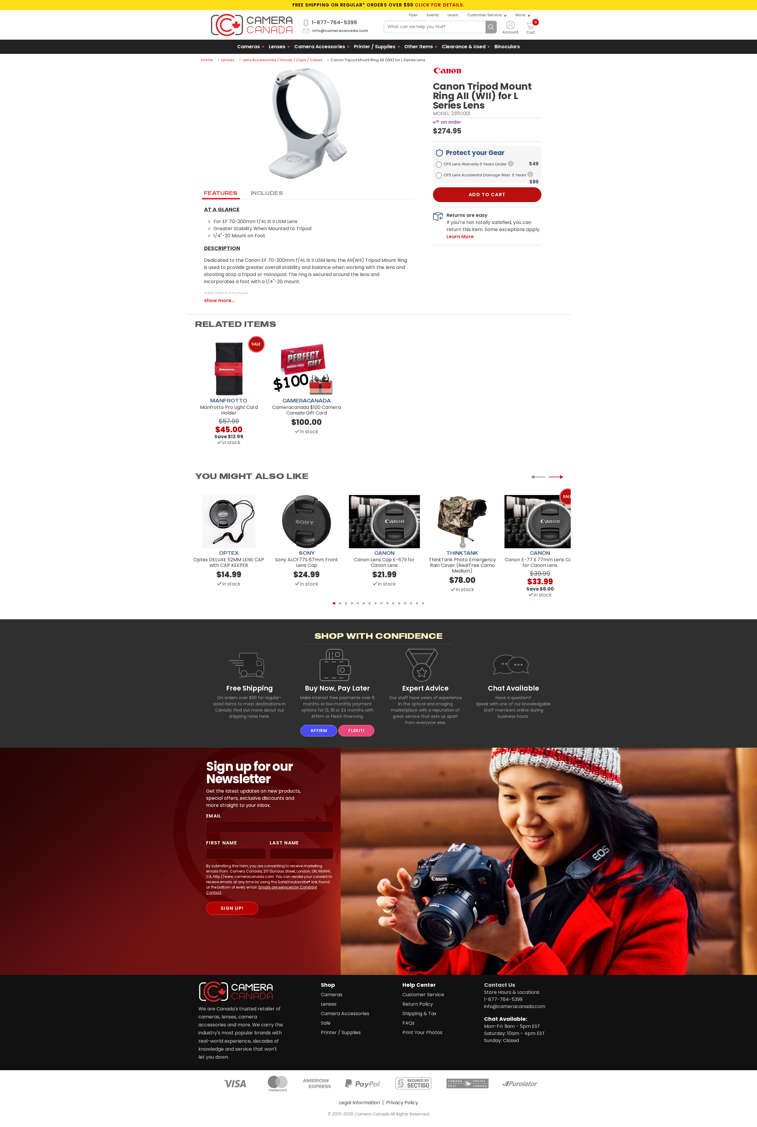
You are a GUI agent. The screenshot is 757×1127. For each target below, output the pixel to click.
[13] (405, 603)
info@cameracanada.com (340, 30)
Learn (453, 14)
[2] (340, 603)
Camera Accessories (319, 46)
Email (213, 815)
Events (433, 14)
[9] (381, 603)
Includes (267, 193)
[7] (369, 603)
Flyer (413, 14)
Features (221, 193)
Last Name (284, 842)
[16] (423, 603)
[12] (399, 603)
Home (207, 60)
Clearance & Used (464, 46)
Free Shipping (249, 688)
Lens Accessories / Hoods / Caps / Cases (282, 60)
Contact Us (499, 985)
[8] (375, 603)
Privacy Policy (402, 1102)
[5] (358, 603)
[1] (334, 603)
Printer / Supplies (374, 46)
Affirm (318, 730)
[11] (393, 603)
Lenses (277, 46)
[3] (346, 603)
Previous (538, 477)
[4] (352, 603)
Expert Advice (425, 688)
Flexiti (356, 730)
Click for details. (440, 5)
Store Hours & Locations (511, 992)
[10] (387, 603)
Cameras (248, 46)
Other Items (418, 46)
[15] (417, 603)
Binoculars (507, 46)
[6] (364, 603)
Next (556, 477)
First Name (221, 842)
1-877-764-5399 (334, 22)
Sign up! (232, 908)
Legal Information (359, 1102)
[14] (411, 603)
